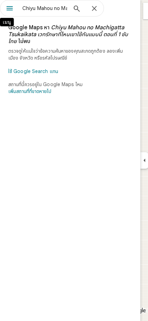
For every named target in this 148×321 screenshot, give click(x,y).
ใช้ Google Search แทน (33, 71)
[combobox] (44, 8)
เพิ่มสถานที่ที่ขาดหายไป (29, 91)
